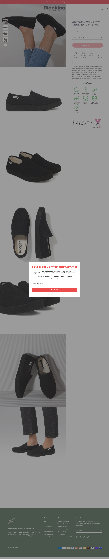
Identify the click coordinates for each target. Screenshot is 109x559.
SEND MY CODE (54, 290)
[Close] (78, 264)
